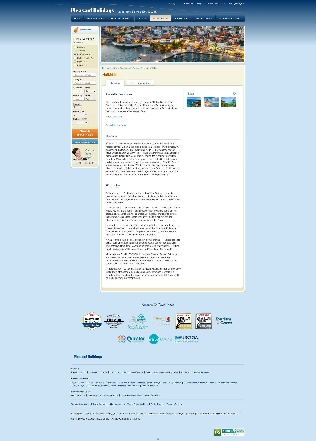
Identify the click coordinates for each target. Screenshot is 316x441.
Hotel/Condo (82, 47)
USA (112, 372)
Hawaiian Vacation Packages (165, 372)
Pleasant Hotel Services (129, 386)
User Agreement (117, 404)
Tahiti (119, 372)
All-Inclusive (182, 18)
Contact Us (153, 386)
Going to (77, 79)
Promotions (85, 30)
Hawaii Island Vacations (131, 395)
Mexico (83, 372)
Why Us (175, 3)
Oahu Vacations (78, 395)
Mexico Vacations (152, 395)
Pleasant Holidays (110, 68)
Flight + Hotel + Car (85, 58)
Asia (148, 372)
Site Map (75, 369)
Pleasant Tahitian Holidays (195, 383)
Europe (135, 68)
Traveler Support (213, 3)
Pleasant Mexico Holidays (148, 383)
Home (77, 18)
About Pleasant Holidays (82, 383)
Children (80, 119)
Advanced (78, 42)
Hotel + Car (82, 65)
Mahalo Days (78, 386)
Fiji (125, 372)
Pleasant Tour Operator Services (101, 386)
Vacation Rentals (121, 18)
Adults (79, 111)
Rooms (76, 104)
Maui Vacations (94, 395)
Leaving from (79, 71)
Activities (81, 51)
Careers (178, 404)
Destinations (160, 18)
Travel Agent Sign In (235, 3)
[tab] (211, 93)
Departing (77, 88)
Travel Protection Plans (137, 404)
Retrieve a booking (192, 3)
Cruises (142, 18)
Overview (115, 83)
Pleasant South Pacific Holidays (223, 383)
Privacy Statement (99, 404)
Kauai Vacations (111, 395)
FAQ (144, 386)
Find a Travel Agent (126, 383)
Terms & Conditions (80, 404)
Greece (143, 68)
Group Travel (204, 18)
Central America (136, 372)
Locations (99, 383)
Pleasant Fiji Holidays (172, 383)
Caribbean (93, 372)
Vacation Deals (95, 18)
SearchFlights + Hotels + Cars (85, 141)
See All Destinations (116, 125)
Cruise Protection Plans (161, 404)
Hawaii (74, 372)
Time (87, 88)
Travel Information (140, 83)
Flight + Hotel (83, 54)
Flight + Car (82, 62)
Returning (78, 95)
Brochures (110, 383)
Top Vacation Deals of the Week (195, 372)
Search (85, 133)
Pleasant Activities (230, 18)
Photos (190, 93)
